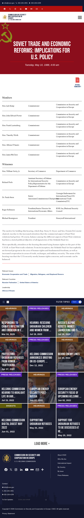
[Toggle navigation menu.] (80, 17)
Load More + (42, 444)
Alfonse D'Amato (8, 291)
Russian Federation (9, 282)
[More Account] (42, 8)
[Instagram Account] (15, 8)
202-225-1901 (23, 3)
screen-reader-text (14, 321)
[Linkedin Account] (20, 8)
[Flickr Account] (31, 8)
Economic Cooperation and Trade (15, 274)
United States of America (29, 282)
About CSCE (62, 455)
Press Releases (63, 475)
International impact (64, 463)
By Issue (61, 471)
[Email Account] (36, 8)
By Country (61, 467)
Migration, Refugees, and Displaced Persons (47, 274)
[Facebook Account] (4, 8)
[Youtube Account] (26, 8)
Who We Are (62, 459)
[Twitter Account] (10, 8)
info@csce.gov (9, 3)
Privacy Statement (8, 513)
